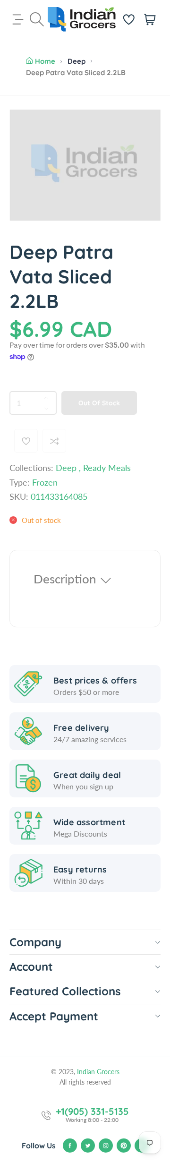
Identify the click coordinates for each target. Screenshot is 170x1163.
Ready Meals (107, 467)
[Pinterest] (124, 1145)
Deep (76, 61)
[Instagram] (106, 1145)
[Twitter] (88, 1145)
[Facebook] (70, 1145)
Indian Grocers (98, 1072)
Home (45, 61)
